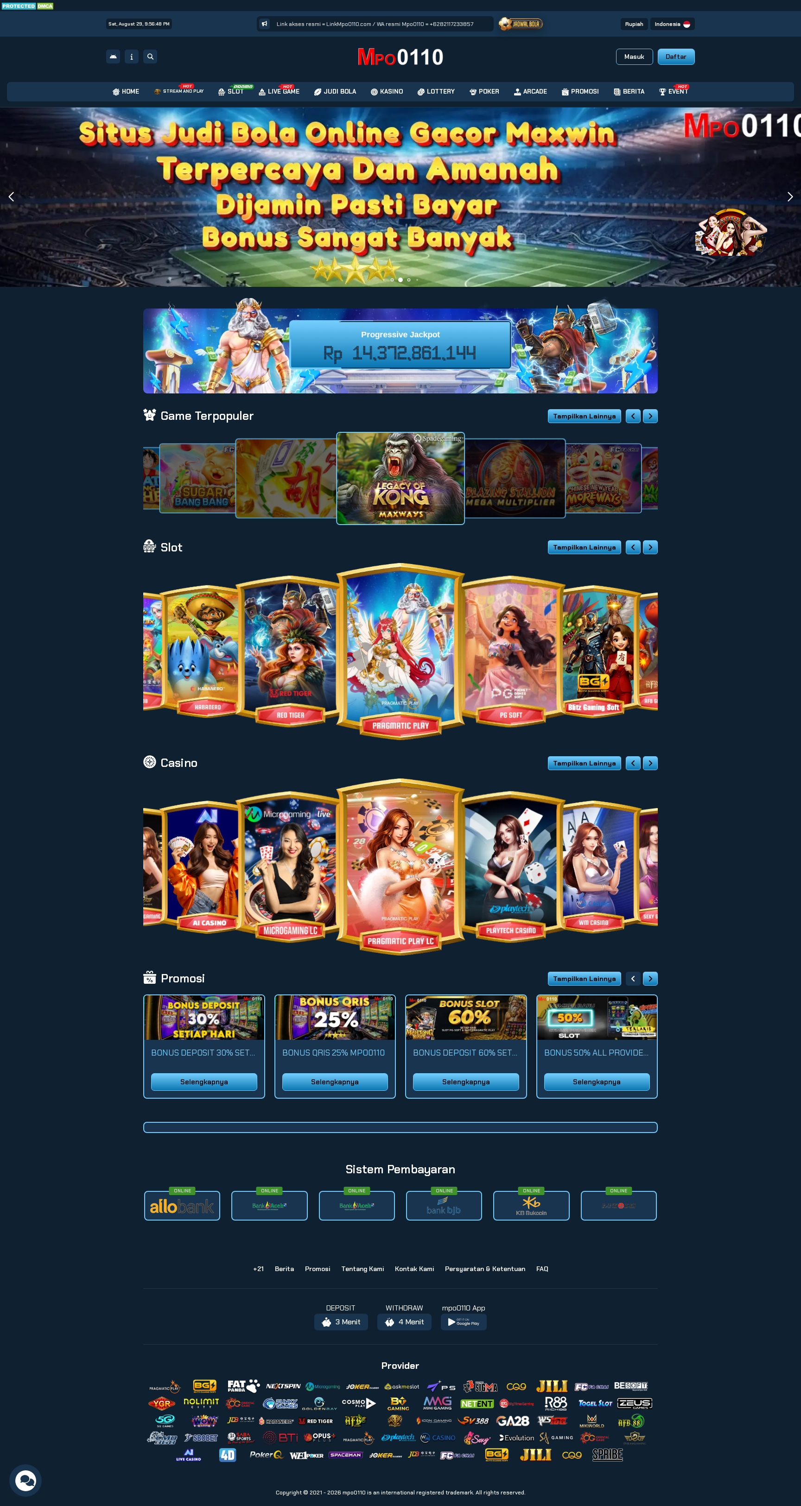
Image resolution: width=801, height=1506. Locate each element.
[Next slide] (650, 416)
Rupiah (634, 24)
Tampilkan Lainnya (584, 416)
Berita (284, 1269)
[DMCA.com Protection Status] (28, 5)
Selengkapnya (204, 1082)
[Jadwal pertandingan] (521, 24)
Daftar (676, 56)
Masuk (634, 56)
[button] (790, 197)
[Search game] (150, 56)
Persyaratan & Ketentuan (485, 1269)
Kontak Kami (414, 1269)
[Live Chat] (737, 226)
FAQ (542, 1269)
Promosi (317, 1269)
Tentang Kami (362, 1269)
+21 (258, 1269)
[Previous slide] (633, 416)
